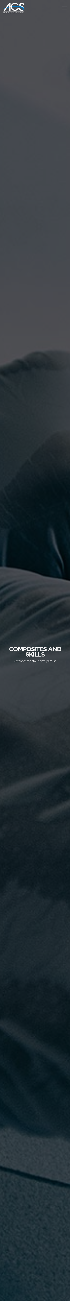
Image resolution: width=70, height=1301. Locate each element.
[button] (64, 8)
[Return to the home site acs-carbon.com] (21, 8)
